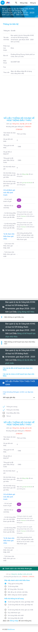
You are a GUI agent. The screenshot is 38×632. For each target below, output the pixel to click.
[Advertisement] (19, 95)
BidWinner (11, 629)
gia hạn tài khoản (27, 182)
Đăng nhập (25, 174)
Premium (23, 216)
